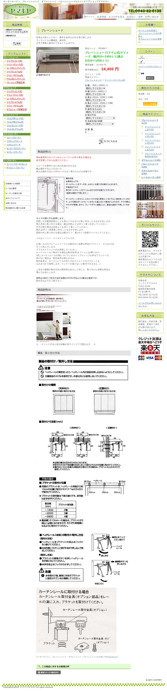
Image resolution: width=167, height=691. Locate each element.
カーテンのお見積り (147, 30)
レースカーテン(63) (151, 177)
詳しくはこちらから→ (148, 330)
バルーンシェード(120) (150, 165)
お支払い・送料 (135, 17)
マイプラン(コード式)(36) (152, 134)
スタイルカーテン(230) (150, 172)
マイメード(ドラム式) (115, 80)
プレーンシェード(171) (150, 121)
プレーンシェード (93, 80)
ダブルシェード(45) (151, 160)
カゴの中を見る (117, 17)
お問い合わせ (152, 17)
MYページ (89, 17)
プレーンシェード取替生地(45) (153, 154)
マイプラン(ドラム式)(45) (152, 128)
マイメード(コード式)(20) (152, 141)
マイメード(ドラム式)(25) (152, 148)
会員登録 (101, 17)
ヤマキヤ (113, 657)
